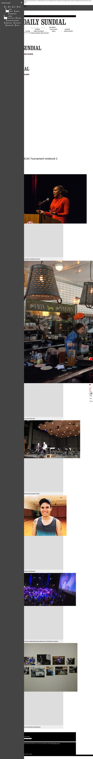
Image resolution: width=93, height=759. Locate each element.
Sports (10, 9)
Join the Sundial (18, 22)
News (10, 6)
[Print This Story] (90, 393)
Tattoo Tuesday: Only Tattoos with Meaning (24, 571)
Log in (30, 754)
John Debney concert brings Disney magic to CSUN (26, 493)
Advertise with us (11, 25)
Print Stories (19, 18)
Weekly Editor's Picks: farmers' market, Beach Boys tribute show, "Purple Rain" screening (36, 641)
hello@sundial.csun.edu (55, 743)
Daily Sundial (6, 3)
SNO (27, 754)
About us (18, 25)
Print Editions (45, 33)
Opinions (37, 29)
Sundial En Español (35, 33)
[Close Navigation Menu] (21, 2)
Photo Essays (53, 29)
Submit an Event (68, 31)
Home (6, 6)
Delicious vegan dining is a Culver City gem (24, 418)
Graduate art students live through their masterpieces (27, 727)
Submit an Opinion (39, 31)
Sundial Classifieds (9, 22)
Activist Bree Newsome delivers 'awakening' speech (27, 259)
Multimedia (52, 27)
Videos (53, 31)
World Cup (12, 11)
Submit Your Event (12, 18)
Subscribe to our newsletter (13, 20)
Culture (15, 6)
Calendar (67, 29)
